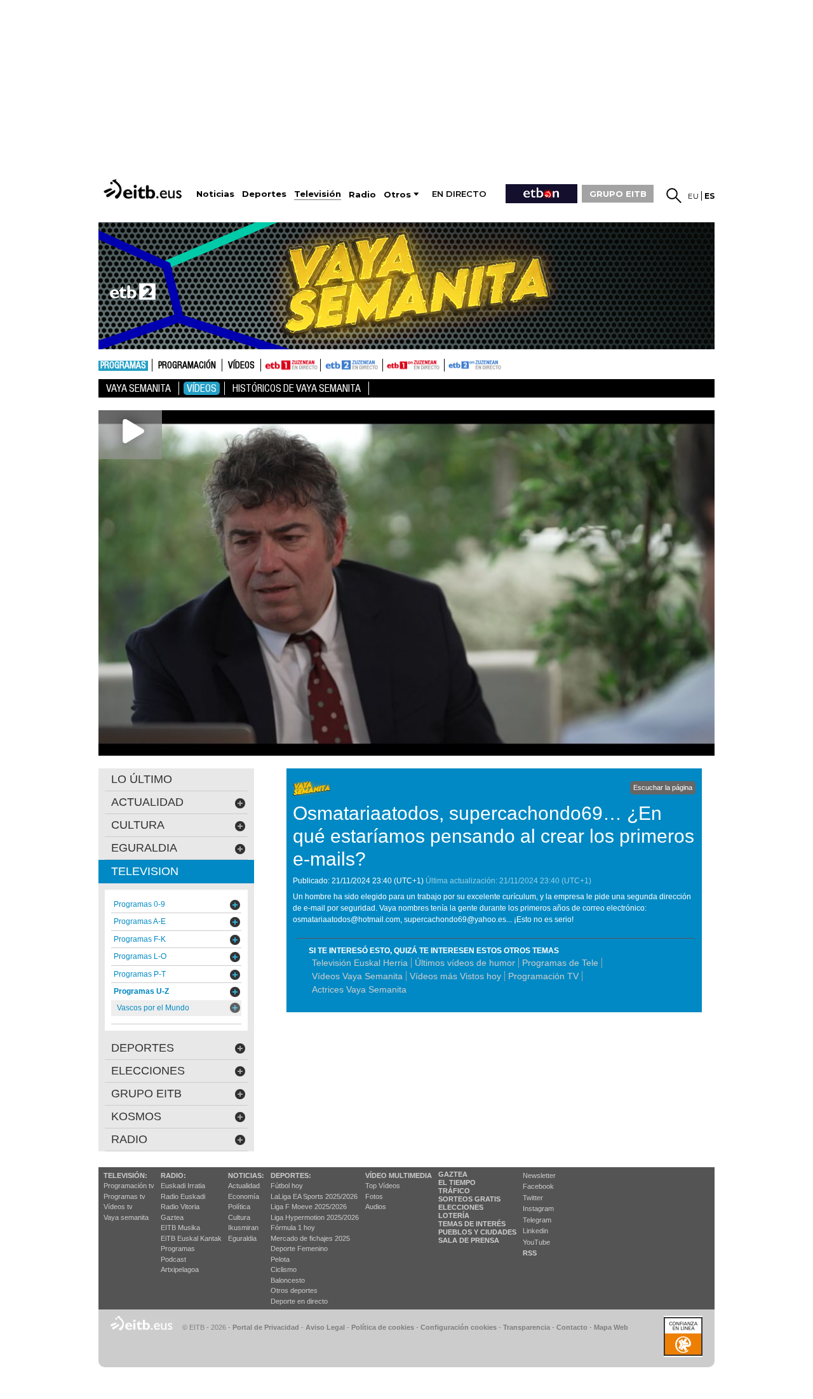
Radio (129, 1139)
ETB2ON (450, 364)
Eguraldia (242, 1238)
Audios (375, 1206)
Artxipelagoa (180, 1269)
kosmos (136, 1116)
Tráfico (454, 1191)
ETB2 (352, 365)
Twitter (533, 1198)
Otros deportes (294, 1290)
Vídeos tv (118, 1206)
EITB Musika (180, 1227)
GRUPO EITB (618, 194)
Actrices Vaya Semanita (359, 989)
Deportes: (291, 1175)
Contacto (572, 1327)
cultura (138, 825)
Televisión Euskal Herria (360, 963)
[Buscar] (674, 195)
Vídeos (241, 366)
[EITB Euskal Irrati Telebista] (144, 188)
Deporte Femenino (299, 1248)
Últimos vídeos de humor (465, 963)
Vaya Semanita (138, 388)
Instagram (538, 1208)
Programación (187, 366)
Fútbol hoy (287, 1185)
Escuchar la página (662, 787)
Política (239, 1206)
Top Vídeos (382, 1185)
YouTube (536, 1242)
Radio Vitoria (180, 1206)
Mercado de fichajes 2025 (310, 1238)
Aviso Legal (325, 1327)
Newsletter (539, 1175)
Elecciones (460, 1207)
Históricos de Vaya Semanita (296, 388)
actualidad (147, 802)
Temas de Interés (472, 1224)
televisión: (125, 1175)
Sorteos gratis (469, 1199)
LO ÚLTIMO (141, 779)
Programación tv (129, 1185)
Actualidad (244, 1185)
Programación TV (543, 976)
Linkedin (535, 1231)
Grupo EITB (146, 1093)
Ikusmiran (243, 1227)
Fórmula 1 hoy (293, 1227)
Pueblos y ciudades (477, 1232)
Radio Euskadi (183, 1196)
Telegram (537, 1220)
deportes (142, 1047)
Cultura (239, 1217)
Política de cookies (382, 1327)
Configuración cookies (458, 1327)
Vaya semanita (126, 1217)
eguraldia (144, 847)
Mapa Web (611, 1327)
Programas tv (124, 1196)
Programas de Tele (560, 963)
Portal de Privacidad (265, 1327)
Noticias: (246, 1175)
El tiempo (457, 1182)
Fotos (374, 1196)
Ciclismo (284, 1269)
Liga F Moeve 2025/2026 (309, 1206)
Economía (243, 1196)
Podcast (173, 1259)
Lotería (453, 1215)
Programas (123, 366)
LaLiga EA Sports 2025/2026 (314, 1196)
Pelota (280, 1259)
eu (693, 196)
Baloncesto (288, 1280)
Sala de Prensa (468, 1240)
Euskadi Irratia (183, 1185)
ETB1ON (389, 364)
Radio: (173, 1175)
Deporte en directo (299, 1301)
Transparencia (526, 1327)
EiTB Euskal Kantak (191, 1238)
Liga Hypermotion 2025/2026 (315, 1217)
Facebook (538, 1186)
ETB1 (290, 365)
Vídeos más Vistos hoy (455, 976)
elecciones (148, 1070)
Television (144, 871)
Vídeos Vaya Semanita (357, 976)
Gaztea (172, 1217)
